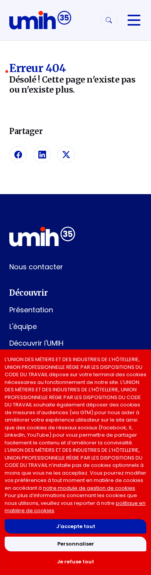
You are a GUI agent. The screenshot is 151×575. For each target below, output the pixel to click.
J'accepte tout (75, 526)
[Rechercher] (109, 20)
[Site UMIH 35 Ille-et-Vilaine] (40, 20)
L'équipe (23, 326)
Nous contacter (36, 267)
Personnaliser (75, 543)
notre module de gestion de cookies (89, 488)
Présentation (31, 310)
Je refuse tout (75, 561)
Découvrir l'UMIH (36, 343)
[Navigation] (134, 20)
